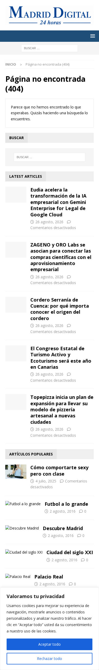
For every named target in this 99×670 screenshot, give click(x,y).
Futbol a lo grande (66, 504)
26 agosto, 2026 (49, 221)
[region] (49, 628)
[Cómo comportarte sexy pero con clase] (15, 471)
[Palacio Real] (17, 577)
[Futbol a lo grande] (23, 504)
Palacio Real (48, 576)
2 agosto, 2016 (63, 511)
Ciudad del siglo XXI (69, 552)
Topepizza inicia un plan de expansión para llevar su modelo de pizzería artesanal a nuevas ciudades (61, 409)
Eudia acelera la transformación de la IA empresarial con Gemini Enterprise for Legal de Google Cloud (58, 202)
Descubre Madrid (63, 528)
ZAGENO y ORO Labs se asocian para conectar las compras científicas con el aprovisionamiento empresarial (60, 257)
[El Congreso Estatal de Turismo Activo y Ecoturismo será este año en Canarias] (15, 353)
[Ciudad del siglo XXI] (24, 552)
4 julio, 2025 (45, 481)
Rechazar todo (49, 658)
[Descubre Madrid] (22, 528)
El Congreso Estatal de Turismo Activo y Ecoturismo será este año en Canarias (60, 357)
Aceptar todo (49, 644)
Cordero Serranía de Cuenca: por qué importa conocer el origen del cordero (59, 309)
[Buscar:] (49, 48)
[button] (92, 36)
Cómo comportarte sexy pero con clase (59, 470)
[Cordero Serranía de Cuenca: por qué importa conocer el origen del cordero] (15, 305)
